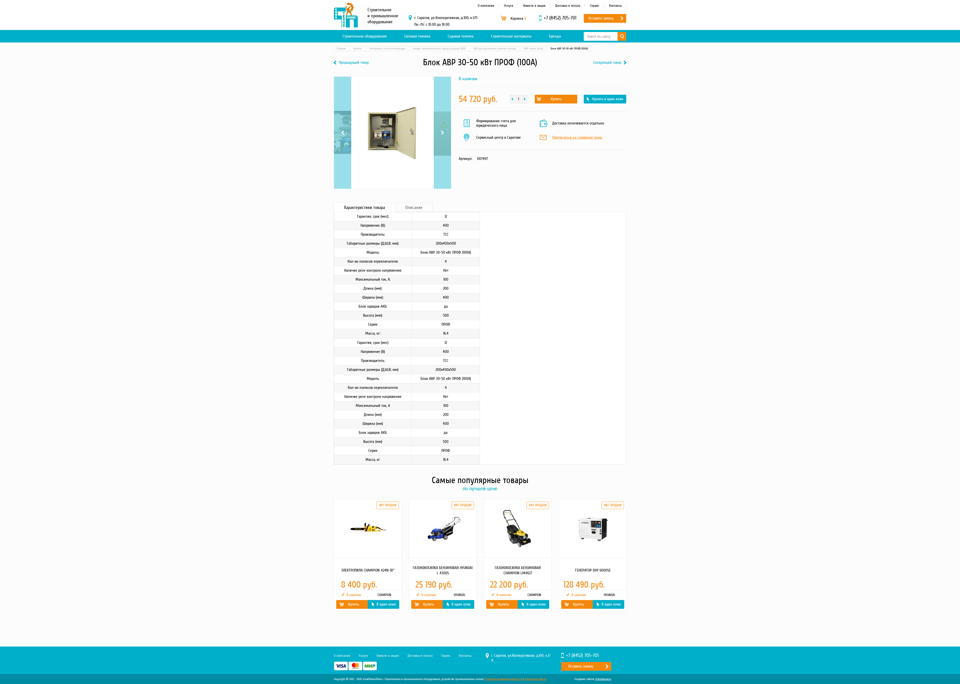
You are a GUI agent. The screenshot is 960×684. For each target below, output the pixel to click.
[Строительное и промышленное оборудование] (346, 14)
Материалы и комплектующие (387, 48)
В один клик (386, 604)
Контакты (615, 5)
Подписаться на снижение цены (577, 137)
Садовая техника (461, 36)
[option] (367, 555)
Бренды (555, 36)
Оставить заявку (601, 18)
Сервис (594, 5)
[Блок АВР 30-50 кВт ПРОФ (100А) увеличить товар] (392, 133)
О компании (486, 5)
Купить (556, 98)
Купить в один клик (607, 98)
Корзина (518, 18)
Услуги (508, 5)
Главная (341, 48)
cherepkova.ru (603, 679)
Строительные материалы (511, 36)
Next (442, 83)
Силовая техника (417, 36)
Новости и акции (534, 5)
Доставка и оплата (567, 5)
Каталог (357, 48)
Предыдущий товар (354, 62)
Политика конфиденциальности (503, 679)
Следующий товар (607, 62)
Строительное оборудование (364, 36)
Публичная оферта (535, 679)
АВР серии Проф (533, 48)
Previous (342, 83)
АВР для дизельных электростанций (495, 48)
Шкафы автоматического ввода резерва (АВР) (439, 48)
